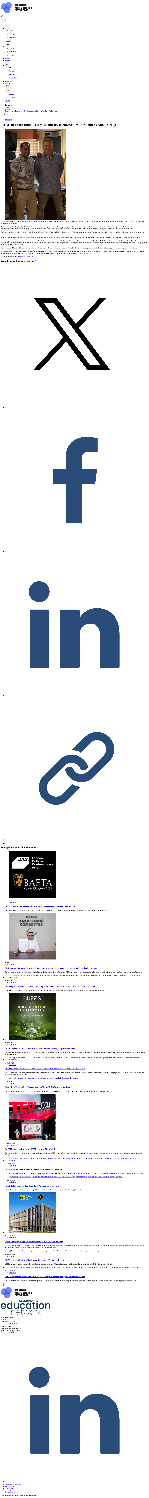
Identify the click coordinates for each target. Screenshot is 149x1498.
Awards (7, 60)
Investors (8, 58)
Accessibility (9, 1490)
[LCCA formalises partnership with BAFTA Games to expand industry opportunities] (32, 897)
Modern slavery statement (13, 1485)
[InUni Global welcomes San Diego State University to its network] (66, 1177)
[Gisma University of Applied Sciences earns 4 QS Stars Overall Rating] (32, 1232)
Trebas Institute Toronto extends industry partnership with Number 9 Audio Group (31, 111)
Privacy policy (9, 1486)
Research (8, 81)
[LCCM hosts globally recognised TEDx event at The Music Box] (32, 1140)
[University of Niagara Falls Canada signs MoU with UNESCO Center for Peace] (44, 1078)
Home (10, 105)
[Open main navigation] (3, 20)
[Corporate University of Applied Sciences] (17, 14)
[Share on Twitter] (76, 407)
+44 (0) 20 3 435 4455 (10, 1323)
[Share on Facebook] (76, 551)
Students (7, 83)
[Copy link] (76, 840)
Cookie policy (9, 1488)
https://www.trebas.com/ (26, 257)
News (7, 85)
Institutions (8, 109)
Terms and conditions (12, 1492)
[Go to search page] (2, 17)
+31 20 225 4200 (8, 1332)
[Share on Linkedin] (76, 695)
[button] (2, 1284)
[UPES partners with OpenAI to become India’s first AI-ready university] (54, 1251)
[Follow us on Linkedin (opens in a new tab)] (76, 1481)
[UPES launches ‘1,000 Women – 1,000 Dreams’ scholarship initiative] (76, 1160)
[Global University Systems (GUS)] (17, 1299)
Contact (7, 101)
